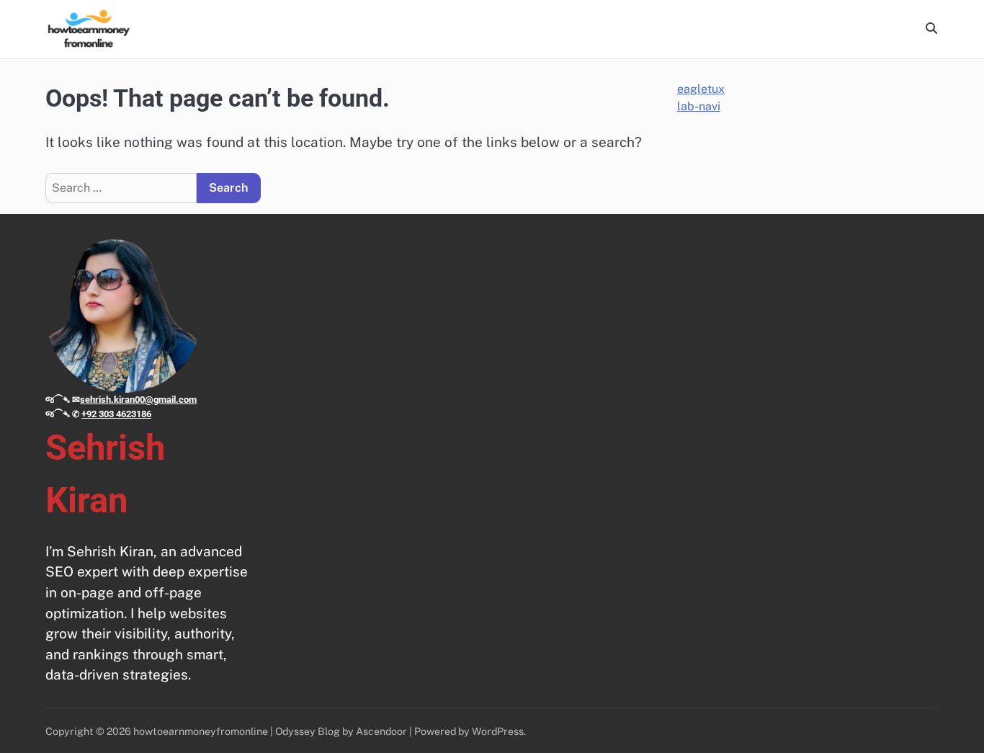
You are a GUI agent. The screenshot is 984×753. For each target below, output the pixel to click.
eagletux (701, 89)
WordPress (498, 731)
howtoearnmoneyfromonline (200, 731)
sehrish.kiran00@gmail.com (138, 399)
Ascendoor (381, 731)
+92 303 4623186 (116, 414)
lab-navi (698, 106)
